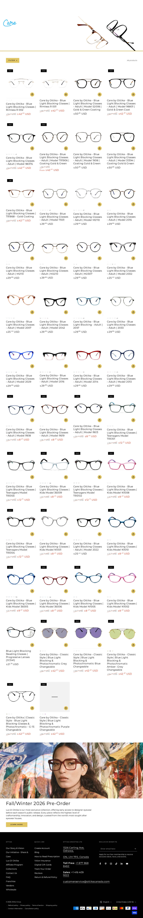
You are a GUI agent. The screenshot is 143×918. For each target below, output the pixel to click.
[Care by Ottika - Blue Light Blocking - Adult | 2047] (88, 301)
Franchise (10, 881)
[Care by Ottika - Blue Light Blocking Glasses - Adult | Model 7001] (55, 193)
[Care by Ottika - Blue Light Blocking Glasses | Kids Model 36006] (55, 580)
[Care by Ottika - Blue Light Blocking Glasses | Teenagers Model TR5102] (88, 466)
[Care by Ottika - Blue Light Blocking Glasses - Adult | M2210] (55, 247)
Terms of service (38, 905)
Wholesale (11, 889)
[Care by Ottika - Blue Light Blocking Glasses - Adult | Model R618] (21, 409)
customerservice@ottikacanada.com (86, 881)
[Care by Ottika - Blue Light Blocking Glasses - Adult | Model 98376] (21, 137)
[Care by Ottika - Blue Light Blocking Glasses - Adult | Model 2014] (88, 355)
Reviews (38, 873)
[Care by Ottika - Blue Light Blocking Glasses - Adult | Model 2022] (88, 523)
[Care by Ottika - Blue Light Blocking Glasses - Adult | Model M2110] (88, 193)
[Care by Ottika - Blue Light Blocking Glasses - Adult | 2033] (122, 301)
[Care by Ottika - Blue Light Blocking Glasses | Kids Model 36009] (55, 466)
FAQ (8, 877)
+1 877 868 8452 (76, 865)
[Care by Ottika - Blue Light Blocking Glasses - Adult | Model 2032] (122, 247)
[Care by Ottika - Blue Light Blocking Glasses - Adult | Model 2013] (122, 355)
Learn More (16, 824)
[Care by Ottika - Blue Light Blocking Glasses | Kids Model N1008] (122, 466)
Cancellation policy (32, 908)
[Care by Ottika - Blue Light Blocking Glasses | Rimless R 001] (55, 83)
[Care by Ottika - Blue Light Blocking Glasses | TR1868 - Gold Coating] (21, 193)
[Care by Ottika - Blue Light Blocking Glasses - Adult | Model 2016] (122, 193)
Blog (36, 852)
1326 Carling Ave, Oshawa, (73, 849)
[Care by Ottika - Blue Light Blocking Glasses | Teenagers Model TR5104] (21, 523)
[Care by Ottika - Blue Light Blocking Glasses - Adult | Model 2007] (21, 301)
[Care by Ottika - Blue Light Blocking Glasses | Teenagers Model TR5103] (21, 466)
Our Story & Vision (15, 848)
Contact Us (11, 873)
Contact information (15, 908)
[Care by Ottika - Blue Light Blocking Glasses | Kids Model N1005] (88, 580)
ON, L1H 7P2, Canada (76, 856)
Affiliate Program (14, 865)
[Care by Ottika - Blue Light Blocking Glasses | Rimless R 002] (21, 83)
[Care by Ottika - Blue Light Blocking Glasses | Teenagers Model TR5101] (122, 409)
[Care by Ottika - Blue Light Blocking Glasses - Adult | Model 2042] (55, 301)
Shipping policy (51, 905)
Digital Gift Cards (43, 865)
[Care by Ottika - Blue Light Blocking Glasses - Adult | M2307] (88, 247)
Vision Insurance (42, 861)
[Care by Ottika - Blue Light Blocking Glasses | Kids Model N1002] (122, 580)
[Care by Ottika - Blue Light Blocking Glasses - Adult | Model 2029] (21, 355)
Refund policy (13, 905)
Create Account (42, 848)
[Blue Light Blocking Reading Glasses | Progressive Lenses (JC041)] (21, 634)
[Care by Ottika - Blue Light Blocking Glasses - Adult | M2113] (21, 247)
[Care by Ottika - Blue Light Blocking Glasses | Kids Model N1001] (55, 523)
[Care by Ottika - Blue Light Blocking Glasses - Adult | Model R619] (55, 409)
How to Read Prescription (47, 856)
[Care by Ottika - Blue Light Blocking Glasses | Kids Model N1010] (122, 523)
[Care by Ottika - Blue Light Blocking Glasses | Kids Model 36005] (21, 580)
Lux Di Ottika (12, 861)
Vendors (10, 885)
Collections (11, 869)
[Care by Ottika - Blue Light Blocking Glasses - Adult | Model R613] (88, 409)
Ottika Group (16, 902)
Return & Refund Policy (45, 877)
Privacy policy (25, 905)
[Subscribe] (135, 848)
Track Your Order (42, 869)
